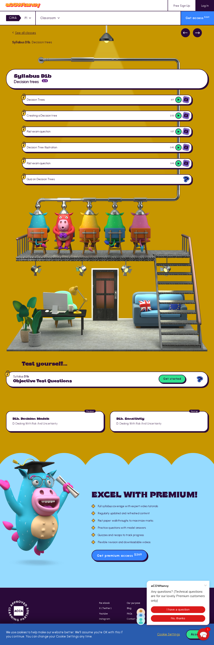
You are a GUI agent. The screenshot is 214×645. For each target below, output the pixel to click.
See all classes (25, 33)
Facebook (104, 602)
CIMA (13, 18)
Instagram (104, 618)
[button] (203, 634)
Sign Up (181, 5)
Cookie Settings (168, 634)
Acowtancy (23, 5)
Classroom (48, 18)
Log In (205, 5)
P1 (26, 18)
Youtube (103, 613)
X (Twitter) (105, 608)
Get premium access (119, 555)
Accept (196, 634)
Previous (185, 32)
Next (197, 32)
